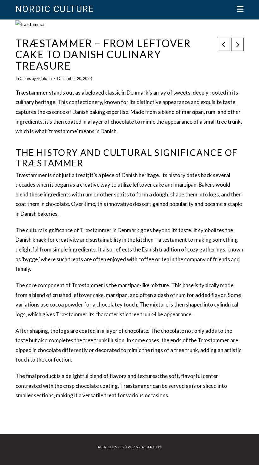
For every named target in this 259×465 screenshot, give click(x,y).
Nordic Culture (54, 9)
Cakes (25, 78)
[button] (240, 9)
